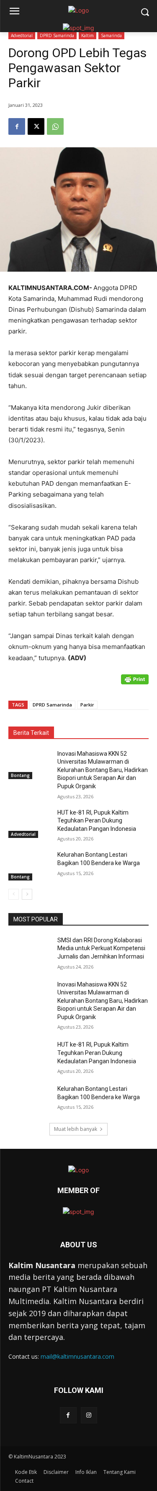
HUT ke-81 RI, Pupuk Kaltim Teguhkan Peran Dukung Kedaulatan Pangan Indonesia (96, 820)
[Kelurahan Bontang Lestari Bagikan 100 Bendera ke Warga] (29, 865)
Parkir (87, 704)
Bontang (20, 775)
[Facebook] (16, 126)
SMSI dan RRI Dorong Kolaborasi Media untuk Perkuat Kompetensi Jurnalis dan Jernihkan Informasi (101, 948)
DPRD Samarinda (57, 35)
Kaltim (87, 35)
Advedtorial (22, 35)
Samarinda (111, 35)
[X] (36, 126)
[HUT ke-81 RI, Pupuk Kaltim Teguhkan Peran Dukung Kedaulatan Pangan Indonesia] (29, 823)
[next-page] (27, 894)
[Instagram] (89, 1415)
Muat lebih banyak (75, 1129)
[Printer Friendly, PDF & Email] (135, 683)
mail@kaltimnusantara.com (77, 1356)
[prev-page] (13, 894)
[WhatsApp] (55, 126)
